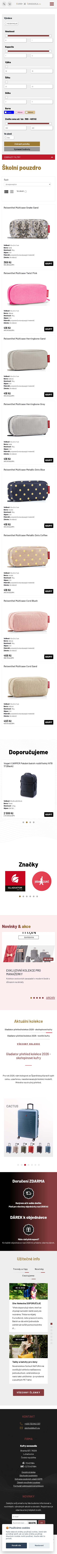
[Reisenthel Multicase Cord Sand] (28, 694)
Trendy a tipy (20, 1269)
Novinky (39, 1269)
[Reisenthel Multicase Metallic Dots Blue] (28, 498)
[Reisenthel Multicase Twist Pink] (28, 301)
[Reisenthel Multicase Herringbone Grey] (28, 432)
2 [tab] (27, 822)
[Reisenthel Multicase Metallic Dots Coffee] (28, 563)
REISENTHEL (12, 23)
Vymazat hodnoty (22, 149)
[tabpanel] (28, 789)
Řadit (6, 180)
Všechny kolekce (28, 1044)
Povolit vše (16, 1545)
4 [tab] (33, 822)
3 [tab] (30, 822)
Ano (8, 138)
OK (41, 1523)
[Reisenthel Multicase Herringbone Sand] (28, 367)
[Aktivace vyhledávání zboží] (4, 4)
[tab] (50, 997)
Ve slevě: (20, 191)
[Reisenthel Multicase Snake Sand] (28, 236)
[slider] (6, 35)
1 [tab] (23, 822)
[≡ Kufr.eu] (28, 3)
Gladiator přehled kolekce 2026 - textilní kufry (28, 1035)
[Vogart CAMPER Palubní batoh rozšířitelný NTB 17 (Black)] (28, 789)
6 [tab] (37, 896)
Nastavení (39, 1545)
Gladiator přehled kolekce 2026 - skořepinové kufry (28, 1029)
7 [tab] (39, 1165)
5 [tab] (33, 896)
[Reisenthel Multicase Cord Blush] (28, 629)
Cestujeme (28, 1275)
